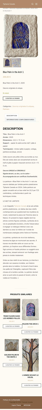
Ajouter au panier (13, 98)
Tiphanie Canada (9, 4)
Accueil (5, 8)
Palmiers (6, 109)
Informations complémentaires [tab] (20, 119)
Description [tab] (12, 115)
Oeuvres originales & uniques (19, 8)
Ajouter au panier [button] (13, 326)
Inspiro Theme (16, 405)
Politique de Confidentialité (11, 400)
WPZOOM (27, 405)
